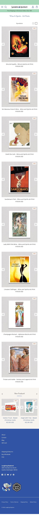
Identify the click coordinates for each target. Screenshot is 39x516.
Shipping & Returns (7, 452)
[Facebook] (2, 474)
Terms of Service (14, 502)
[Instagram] (5, 474)
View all (19, 396)
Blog (3, 440)
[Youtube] (8, 474)
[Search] (6, 7)
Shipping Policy (24, 502)
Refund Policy (33, 502)
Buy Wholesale (6, 454)
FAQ (3, 457)
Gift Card (4, 443)
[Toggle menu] (2, 7)
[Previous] (3, 44)
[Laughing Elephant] (20, 7)
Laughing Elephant (9, 507)
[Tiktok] (11, 474)
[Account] (32, 7)
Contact (4, 437)
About (3, 435)
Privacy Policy (5, 502)
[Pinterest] (13, 474)
